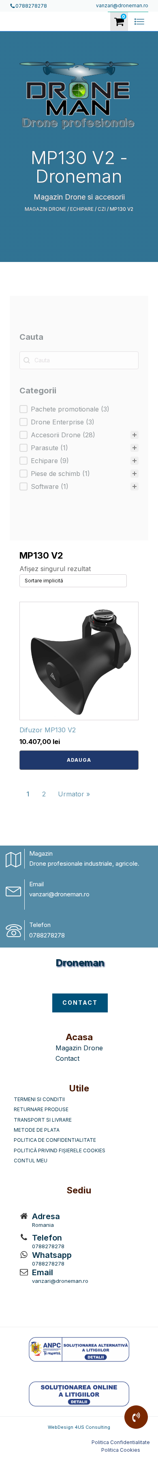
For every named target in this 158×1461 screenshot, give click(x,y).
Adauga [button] (79, 760)
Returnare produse (41, 1109)
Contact (67, 1058)
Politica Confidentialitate (121, 1442)
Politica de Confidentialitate (55, 1140)
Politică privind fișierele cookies (59, 1150)
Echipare (82, 209)
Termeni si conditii (39, 1099)
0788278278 (47, 935)
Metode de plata (37, 1130)
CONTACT (80, 1002)
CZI (102, 209)
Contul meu (30, 1161)
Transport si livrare (43, 1120)
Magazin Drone (45, 209)
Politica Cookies (120, 1450)
